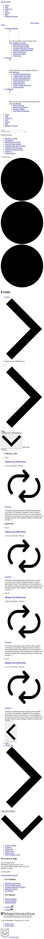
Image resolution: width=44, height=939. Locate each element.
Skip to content (6, 2)
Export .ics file (9, 853)
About (7, 5)
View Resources (14, 72)
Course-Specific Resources (21, 78)
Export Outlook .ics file (12, 855)
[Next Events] (24, 427)
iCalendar (8, 847)
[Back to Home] (15, 23)
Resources (8, 58)
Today (3, 431)
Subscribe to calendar (8, 811)
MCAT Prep (17, 56)
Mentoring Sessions (11, 16)
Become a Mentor (19, 109)
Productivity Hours (19, 54)
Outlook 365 (9, 849)
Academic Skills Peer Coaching (23, 48)
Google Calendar (10, 845)
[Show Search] (1, 129)
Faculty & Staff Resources (21, 80)
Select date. (26, 447)
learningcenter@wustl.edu (9, 875)
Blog (6, 14)
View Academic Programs (17, 43)
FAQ (6, 11)
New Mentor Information (21, 111)
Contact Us (8, 9)
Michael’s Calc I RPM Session (15, 462)
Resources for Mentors (20, 107)
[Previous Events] (6, 365)
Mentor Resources (19, 83)
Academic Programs (11, 28)
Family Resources (19, 81)
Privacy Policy (9, 926)
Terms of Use (9, 924)
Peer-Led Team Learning (21, 46)
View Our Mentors (15, 103)
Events (7, 297)
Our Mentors (9, 89)
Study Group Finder (19, 52)
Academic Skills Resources (22, 74)
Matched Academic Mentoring (23, 50)
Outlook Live (9, 851)
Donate (7, 13)
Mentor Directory (18, 105)
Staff (6, 7)
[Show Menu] (4, 129)
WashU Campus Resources (22, 85)
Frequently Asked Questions (14, 150)
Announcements (18, 87)
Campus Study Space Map (21, 76)
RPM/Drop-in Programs (21, 45)
